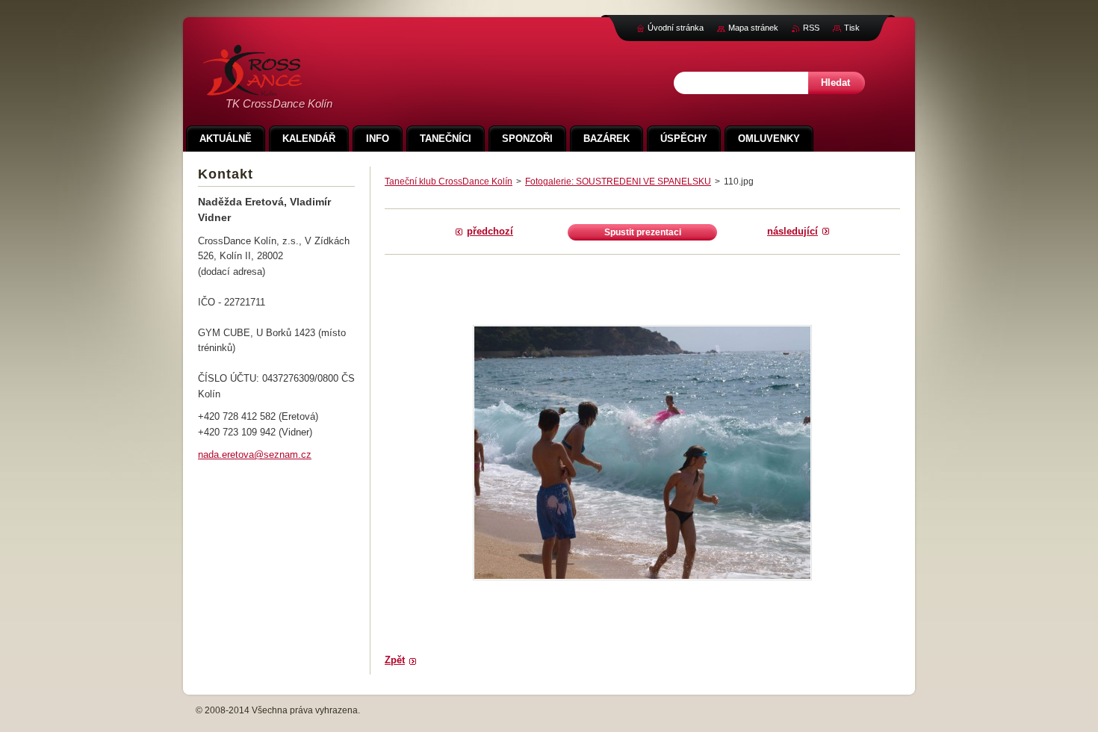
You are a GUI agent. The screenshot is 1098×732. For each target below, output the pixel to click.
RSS (811, 27)
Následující (792, 231)
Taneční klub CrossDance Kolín (448, 181)
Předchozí (490, 231)
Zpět (395, 660)
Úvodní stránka (676, 27)
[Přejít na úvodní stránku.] (252, 88)
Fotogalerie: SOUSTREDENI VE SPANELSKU (618, 181)
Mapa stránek (753, 27)
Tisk (852, 27)
